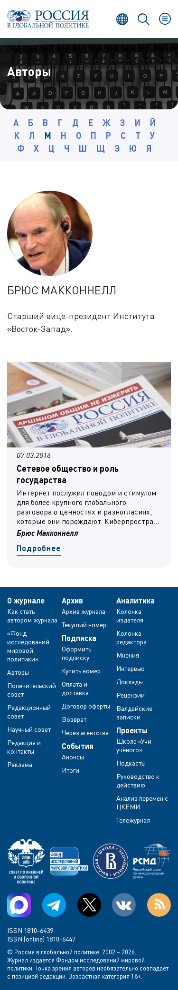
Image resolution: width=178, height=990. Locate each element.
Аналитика (135, 600)
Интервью (130, 668)
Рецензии (130, 695)
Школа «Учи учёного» (133, 745)
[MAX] (19, 905)
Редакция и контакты (24, 746)
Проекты (132, 730)
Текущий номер (84, 625)
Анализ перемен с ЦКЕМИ (142, 802)
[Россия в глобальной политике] (48, 19)
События (78, 746)
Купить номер (81, 671)
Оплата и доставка (75, 688)
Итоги (70, 770)
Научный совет (29, 729)
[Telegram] (54, 905)
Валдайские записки (134, 712)
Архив (72, 600)
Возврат (74, 719)
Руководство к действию (137, 780)
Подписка (79, 638)
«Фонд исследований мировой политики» (28, 646)
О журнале (26, 600)
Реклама (19, 764)
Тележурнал (133, 820)
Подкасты (131, 763)
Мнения (127, 655)
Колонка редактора (131, 637)
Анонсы (73, 757)
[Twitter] (89, 905)
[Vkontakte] (124, 905)
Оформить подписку (76, 653)
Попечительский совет (31, 689)
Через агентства (85, 732)
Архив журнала (83, 611)
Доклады (129, 682)
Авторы (18, 672)
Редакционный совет (29, 711)
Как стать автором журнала (32, 615)
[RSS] (159, 905)
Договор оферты (86, 706)
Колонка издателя (129, 615)
